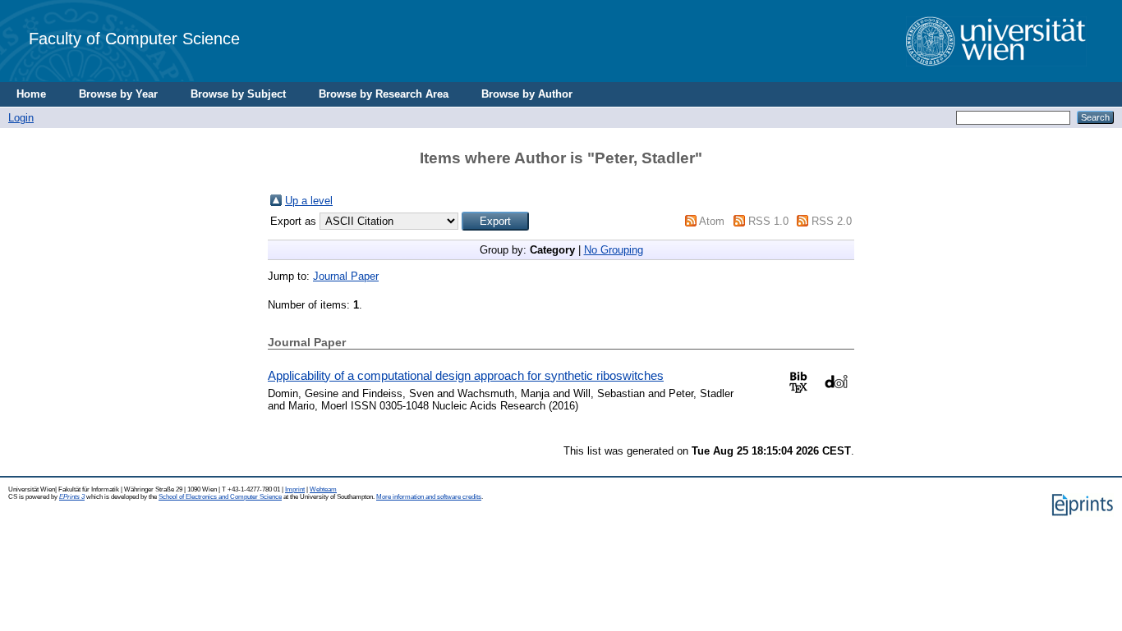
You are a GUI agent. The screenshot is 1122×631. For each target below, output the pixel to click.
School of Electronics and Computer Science (220, 497)
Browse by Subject (238, 94)
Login (21, 118)
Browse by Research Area (383, 94)
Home (31, 94)
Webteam (323, 489)
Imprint (295, 489)
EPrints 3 (72, 497)
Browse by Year (118, 94)
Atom (711, 221)
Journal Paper (346, 276)
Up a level (309, 200)
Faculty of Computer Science (134, 38)
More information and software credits (428, 497)
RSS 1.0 (768, 221)
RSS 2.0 (832, 221)
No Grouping (613, 250)
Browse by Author (526, 94)
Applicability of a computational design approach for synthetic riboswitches (466, 375)
